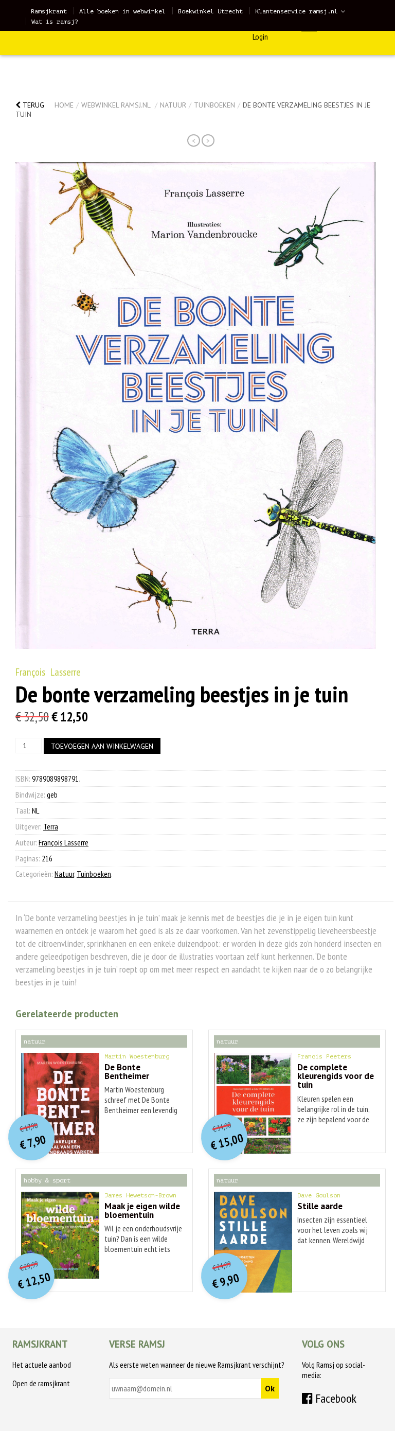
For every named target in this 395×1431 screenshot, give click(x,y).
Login (260, 36)
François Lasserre (48, 672)
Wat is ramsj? (54, 21)
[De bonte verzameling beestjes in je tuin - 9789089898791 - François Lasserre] (195, 405)
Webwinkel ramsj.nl (115, 105)
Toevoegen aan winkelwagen (102, 746)
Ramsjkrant (49, 11)
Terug (32, 105)
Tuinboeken (214, 105)
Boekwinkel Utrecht (210, 11)
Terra (50, 826)
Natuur (173, 105)
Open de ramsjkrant (41, 1383)
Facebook (334, 1398)
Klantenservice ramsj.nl (296, 11)
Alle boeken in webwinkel (122, 11)
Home (64, 105)
